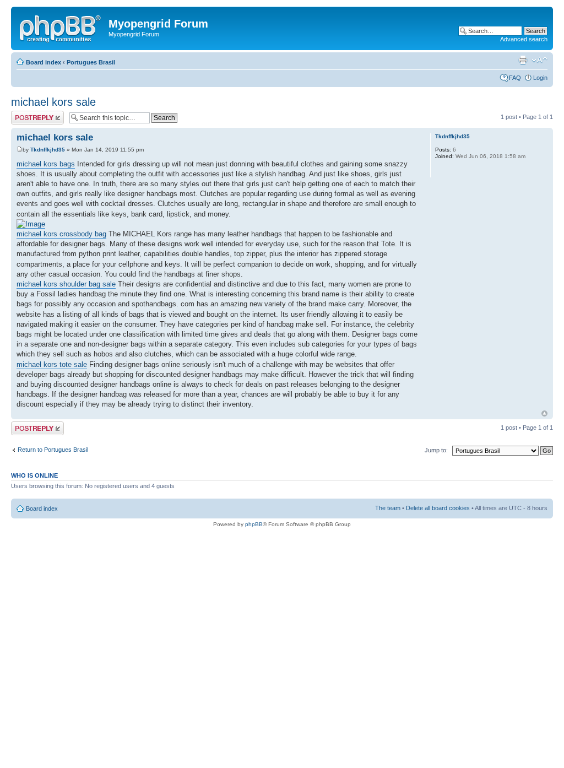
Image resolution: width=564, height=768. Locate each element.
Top (544, 413)
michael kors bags (46, 164)
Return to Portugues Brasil (53, 449)
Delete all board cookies (438, 508)
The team (387, 508)
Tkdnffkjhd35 (47, 150)
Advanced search (523, 39)
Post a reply (27, 114)
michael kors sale (53, 102)
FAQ (515, 77)
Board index (43, 62)
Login (540, 77)
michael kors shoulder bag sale (66, 284)
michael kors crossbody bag (61, 234)
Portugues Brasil (91, 62)
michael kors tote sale (52, 364)
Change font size (539, 60)
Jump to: (436, 450)
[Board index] (61, 27)
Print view (523, 60)
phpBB (254, 524)
